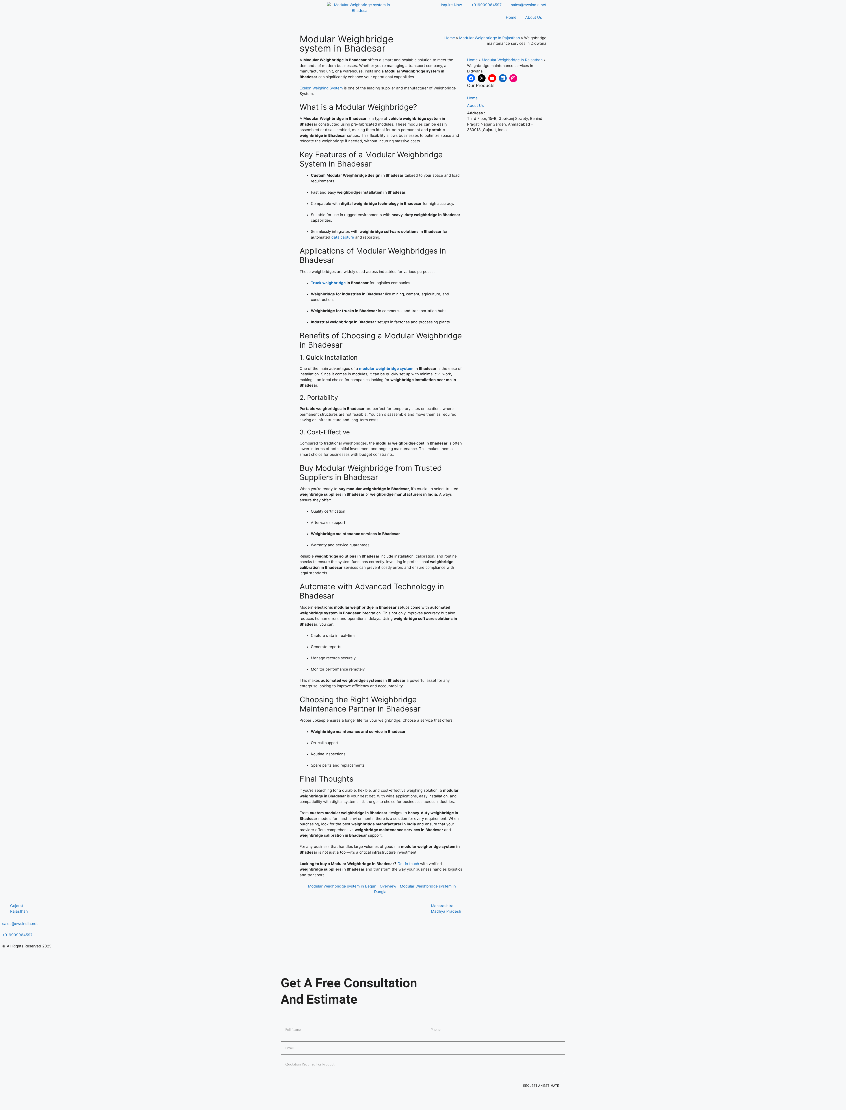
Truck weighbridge (328, 283)
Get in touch (408, 864)
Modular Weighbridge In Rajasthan (489, 38)
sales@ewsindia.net (20, 923)
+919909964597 (17, 935)
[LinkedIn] (503, 78)
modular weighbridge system (386, 368)
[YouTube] (492, 78)
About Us (533, 17)
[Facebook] (471, 78)
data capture (342, 237)
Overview (388, 886)
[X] (482, 78)
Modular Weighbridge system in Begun (342, 886)
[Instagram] (513, 78)
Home (511, 17)
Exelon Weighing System (321, 88)
